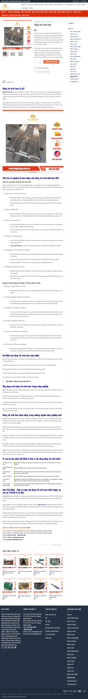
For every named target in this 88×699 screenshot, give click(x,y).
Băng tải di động (39, 5)
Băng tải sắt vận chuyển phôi (25, 571)
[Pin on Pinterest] (45, 72)
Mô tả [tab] (4, 82)
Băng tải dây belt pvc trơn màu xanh (55, 572)
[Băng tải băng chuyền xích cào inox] (41, 586)
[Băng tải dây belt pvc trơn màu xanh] (56, 561)
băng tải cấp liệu (74, 36)
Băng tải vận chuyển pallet (24, 596)
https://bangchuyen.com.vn (16, 537)
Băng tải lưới (52, 12)
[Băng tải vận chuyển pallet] (25, 586)
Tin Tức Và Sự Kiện (50, 634)
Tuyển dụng (25, 8)
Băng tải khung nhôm (75, 56)
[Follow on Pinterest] (15, 647)
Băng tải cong (36, 12)
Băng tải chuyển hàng (14, 12)
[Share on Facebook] (35, 72)
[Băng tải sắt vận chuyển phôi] (25, 561)
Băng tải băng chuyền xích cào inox (40, 596)
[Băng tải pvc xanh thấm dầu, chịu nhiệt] (9, 586)
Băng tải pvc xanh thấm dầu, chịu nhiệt (9, 596)
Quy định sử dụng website (52, 631)
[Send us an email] (85, 1)
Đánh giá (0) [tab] (10, 82)
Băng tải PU (69, 12)
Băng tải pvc (77, 12)
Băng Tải (3, 12)
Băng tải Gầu (44, 12)
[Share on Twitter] (38, 72)
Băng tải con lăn (26, 12)
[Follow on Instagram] (82, 1)
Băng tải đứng (49, 5)
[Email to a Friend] (42, 72)
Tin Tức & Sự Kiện (80, 5)
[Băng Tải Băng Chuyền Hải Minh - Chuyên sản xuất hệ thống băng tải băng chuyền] (9, 6)
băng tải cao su (74, 34)
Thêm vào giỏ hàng (51, 62)
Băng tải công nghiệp (75, 46)
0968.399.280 (21, 535)
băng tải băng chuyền (75, 31)
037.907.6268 (12, 535)
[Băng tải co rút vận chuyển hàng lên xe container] (9, 561)
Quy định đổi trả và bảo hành (52, 628)
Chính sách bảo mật (50, 615)
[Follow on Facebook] (80, 1)
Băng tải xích (25, 15)
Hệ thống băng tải (70, 5)
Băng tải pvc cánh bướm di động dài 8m (40, 572)
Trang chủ (36, 22)
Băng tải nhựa (61, 12)
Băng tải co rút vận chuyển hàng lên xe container (9, 572)
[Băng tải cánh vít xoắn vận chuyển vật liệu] (56, 586)
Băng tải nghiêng (74, 61)
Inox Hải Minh (6, 496)
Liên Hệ (31, 8)
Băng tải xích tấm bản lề (22, 381)
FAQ (46, 618)
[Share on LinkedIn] (48, 72)
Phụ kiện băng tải (58, 5)
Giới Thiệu (30, 5)
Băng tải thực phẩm (15, 15)
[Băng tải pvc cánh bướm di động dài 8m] (41, 561)
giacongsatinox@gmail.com (14, 539)
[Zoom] (5, 47)
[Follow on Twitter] (84, 1)
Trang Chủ (24, 5)
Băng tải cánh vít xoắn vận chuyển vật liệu (55, 596)
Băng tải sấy (5, 15)
